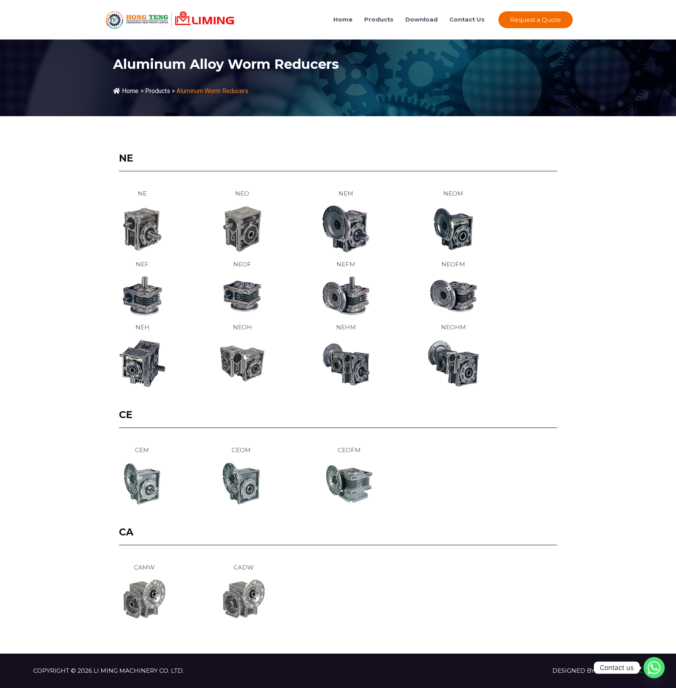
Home (342, 19)
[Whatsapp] (654, 667)
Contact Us (467, 19)
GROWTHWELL (619, 670)
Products (379, 19)
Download (421, 19)
